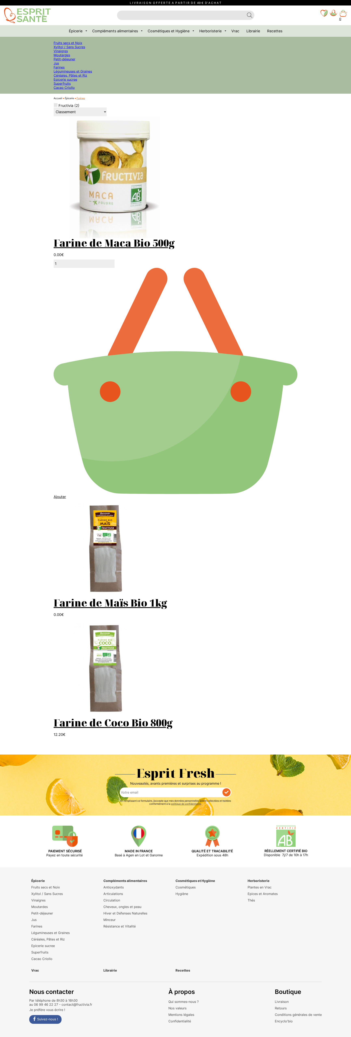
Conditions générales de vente (298, 1015)
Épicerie (75, 31)
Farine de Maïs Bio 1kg (110, 602)
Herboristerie (210, 31)
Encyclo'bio (284, 1021)
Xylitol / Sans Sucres (69, 47)
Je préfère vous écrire (46, 1010)
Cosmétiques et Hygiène (169, 31)
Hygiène (182, 894)
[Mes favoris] (324, 15)
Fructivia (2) (68, 105)
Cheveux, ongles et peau (122, 907)
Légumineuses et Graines (73, 71)
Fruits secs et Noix (68, 43)
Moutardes (62, 55)
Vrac (235, 31)
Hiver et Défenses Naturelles (125, 913)
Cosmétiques (186, 887)
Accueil (58, 98)
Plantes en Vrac (260, 887)
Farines (59, 67)
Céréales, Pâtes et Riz (70, 75)
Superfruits (62, 83)
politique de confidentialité (186, 803)
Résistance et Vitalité (119, 926)
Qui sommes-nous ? (183, 1002)
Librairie (253, 31)
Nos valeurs (177, 1008)
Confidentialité (179, 1021)
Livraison (282, 1002)
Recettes (274, 31)
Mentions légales (181, 1015)
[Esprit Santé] (27, 15)
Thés (251, 900)
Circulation (111, 900)
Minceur (109, 920)
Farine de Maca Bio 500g (114, 243)
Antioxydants (113, 887)
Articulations (113, 894)
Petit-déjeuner (64, 59)
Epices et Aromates (263, 894)
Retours (281, 1008)
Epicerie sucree (65, 79)
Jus (56, 63)
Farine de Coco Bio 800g (113, 722)
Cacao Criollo (64, 88)
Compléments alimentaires (115, 31)
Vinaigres (61, 51)
